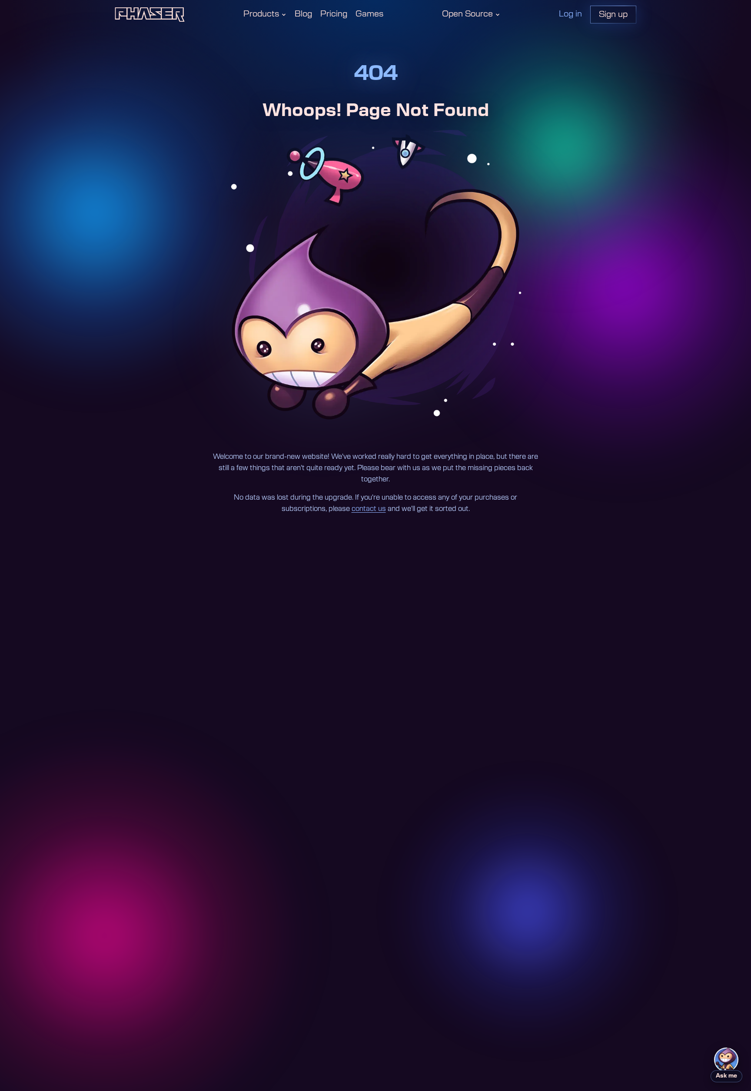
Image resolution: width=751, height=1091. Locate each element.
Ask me (726, 1076)
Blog (303, 14)
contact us (369, 508)
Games (369, 14)
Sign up (613, 14)
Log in (570, 14)
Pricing (333, 14)
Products (261, 14)
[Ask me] (726, 1060)
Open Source (467, 14)
